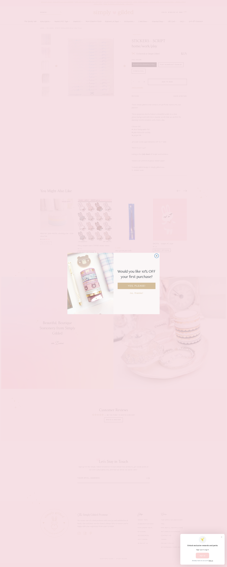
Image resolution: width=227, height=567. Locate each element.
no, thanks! (136, 293)
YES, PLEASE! (136, 286)
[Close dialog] (157, 256)
